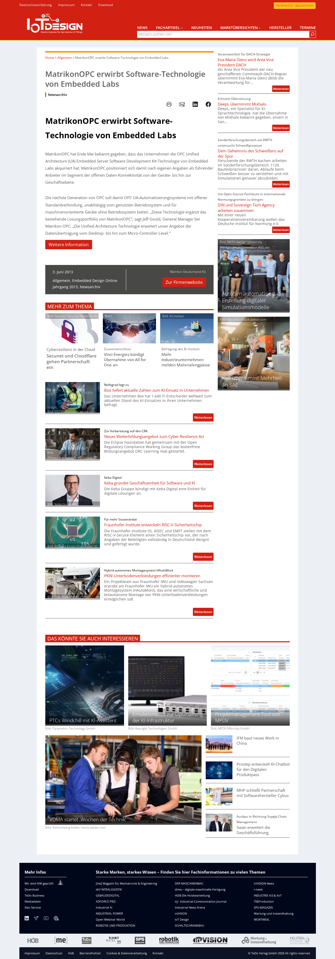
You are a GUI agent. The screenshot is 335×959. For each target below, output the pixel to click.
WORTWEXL (262, 919)
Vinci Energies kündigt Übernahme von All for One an (125, 359)
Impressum (32, 953)
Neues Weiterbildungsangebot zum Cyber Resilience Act (154, 436)
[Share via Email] (182, 104)
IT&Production (264, 901)
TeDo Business (34, 895)
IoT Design (182, 919)
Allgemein (64, 57)
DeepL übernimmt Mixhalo (242, 104)
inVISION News (264, 883)
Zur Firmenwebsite (184, 282)
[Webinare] (56, 919)
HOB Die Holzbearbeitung (192, 895)
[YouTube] (46, 919)
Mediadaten (33, 901)
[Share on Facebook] (208, 104)
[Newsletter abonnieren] (36, 919)
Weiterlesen (204, 418)
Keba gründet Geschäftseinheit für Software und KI (149, 483)
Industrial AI (104, 907)
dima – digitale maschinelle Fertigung (200, 889)
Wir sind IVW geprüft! (39, 883)
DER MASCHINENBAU (189, 883)
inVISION (181, 913)
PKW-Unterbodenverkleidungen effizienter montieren (152, 575)
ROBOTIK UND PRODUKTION (115, 925)
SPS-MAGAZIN (263, 907)
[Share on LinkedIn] (195, 104)
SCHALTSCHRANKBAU (189, 925)
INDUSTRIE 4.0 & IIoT (268, 895)
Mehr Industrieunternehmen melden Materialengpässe (185, 359)
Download (32, 889)
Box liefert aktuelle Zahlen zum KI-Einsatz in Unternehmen (156, 390)
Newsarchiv (57, 95)
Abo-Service (33, 907)
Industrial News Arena (190, 907)
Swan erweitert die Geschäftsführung (253, 830)
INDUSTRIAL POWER (109, 913)
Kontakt (158, 953)
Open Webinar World (110, 919)
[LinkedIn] (27, 919)
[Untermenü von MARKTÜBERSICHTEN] (260, 28)
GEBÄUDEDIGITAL (108, 895)
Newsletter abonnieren (295, 5)
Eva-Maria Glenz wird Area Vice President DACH (245, 62)
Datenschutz (54, 953)
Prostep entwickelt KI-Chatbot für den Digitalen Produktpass (263, 769)
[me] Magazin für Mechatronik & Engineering (126, 883)
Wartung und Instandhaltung (273, 913)
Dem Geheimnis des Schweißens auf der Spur (250, 153)
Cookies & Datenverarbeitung (127, 953)
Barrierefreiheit (90, 953)
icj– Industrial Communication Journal (200, 901)
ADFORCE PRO (106, 901)
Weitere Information (69, 244)
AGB (71, 953)
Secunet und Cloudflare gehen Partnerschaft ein (72, 361)
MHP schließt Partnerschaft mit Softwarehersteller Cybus (263, 793)
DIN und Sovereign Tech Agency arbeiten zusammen (246, 207)
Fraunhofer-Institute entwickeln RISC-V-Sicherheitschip (153, 524)
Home (49, 57)
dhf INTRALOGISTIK (109, 889)
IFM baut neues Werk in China (258, 740)
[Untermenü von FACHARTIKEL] (182, 28)
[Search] (312, 34)
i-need (258, 889)
